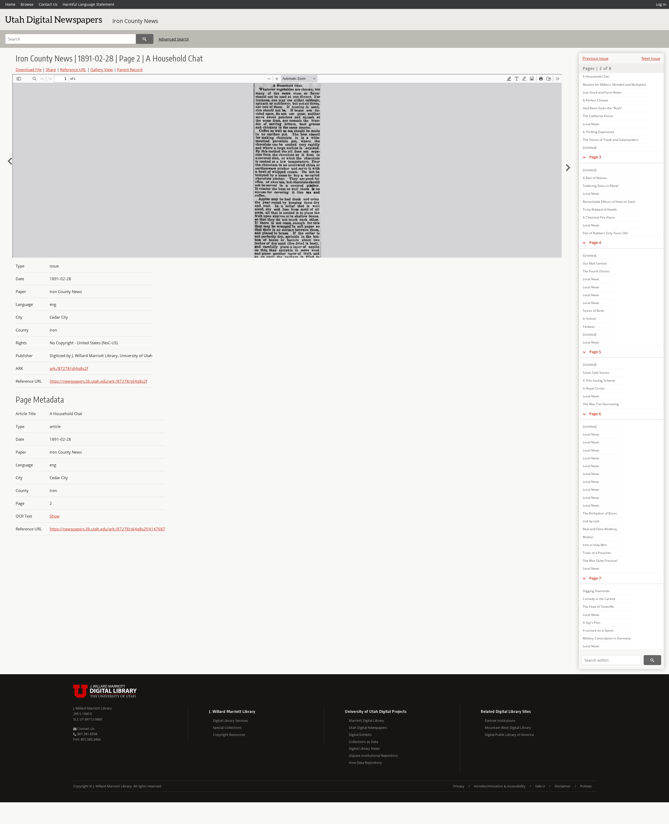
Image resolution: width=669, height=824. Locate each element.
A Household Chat (596, 76)
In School (589, 318)
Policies (586, 786)
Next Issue (651, 58)
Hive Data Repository (365, 762)
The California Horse (598, 116)
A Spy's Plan (591, 622)
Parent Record (129, 69)
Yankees (589, 326)
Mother (588, 537)
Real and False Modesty (600, 529)
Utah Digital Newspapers (368, 727)
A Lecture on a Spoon (598, 630)
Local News (591, 124)
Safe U (540, 786)
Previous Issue (595, 58)
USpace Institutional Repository (373, 755)
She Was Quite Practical (600, 560)
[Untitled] (589, 147)
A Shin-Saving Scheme (599, 380)
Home (10, 4)
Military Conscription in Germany (607, 638)
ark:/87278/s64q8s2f (69, 368)
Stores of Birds (593, 310)
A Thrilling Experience (598, 132)
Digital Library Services (230, 720)
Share (51, 69)
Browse (27, 4)
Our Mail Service (595, 263)
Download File (29, 69)
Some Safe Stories (596, 372)
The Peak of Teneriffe (598, 606)
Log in (661, 4)
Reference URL (73, 69)
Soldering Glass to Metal (600, 186)
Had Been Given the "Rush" (602, 108)
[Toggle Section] (584, 157)
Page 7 (595, 578)
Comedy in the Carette (599, 599)
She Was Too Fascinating (601, 404)
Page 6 (595, 413)
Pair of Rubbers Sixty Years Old (605, 233)
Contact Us (48, 4)
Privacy (458, 786)
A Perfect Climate (595, 100)
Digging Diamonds (596, 591)
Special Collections (227, 727)
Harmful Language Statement (88, 4)
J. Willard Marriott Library (92, 708)
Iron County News (135, 21)
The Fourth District (596, 271)
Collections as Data (363, 741)
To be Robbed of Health (600, 209)
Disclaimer (562, 786)
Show (55, 516)
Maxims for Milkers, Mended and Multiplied (614, 84)
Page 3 (595, 156)
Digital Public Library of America (509, 734)
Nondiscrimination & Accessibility (500, 786)
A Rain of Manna (595, 178)
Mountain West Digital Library (508, 727)
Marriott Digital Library (366, 720)
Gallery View (101, 69)
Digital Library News (364, 748)
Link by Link (591, 521)
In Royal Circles (594, 388)
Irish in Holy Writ (595, 545)
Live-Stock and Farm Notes (602, 92)
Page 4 (595, 242)
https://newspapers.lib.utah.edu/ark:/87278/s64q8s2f (98, 381)
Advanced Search (174, 39)
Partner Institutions (500, 720)
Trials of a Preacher (597, 553)
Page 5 (595, 351)
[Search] (144, 39)
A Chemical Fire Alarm (599, 217)
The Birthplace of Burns (600, 513)
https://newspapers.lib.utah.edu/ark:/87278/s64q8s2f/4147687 (107, 528)
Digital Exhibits (360, 734)
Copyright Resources (229, 734)
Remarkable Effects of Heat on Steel (609, 201)
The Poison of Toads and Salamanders (610, 140)
